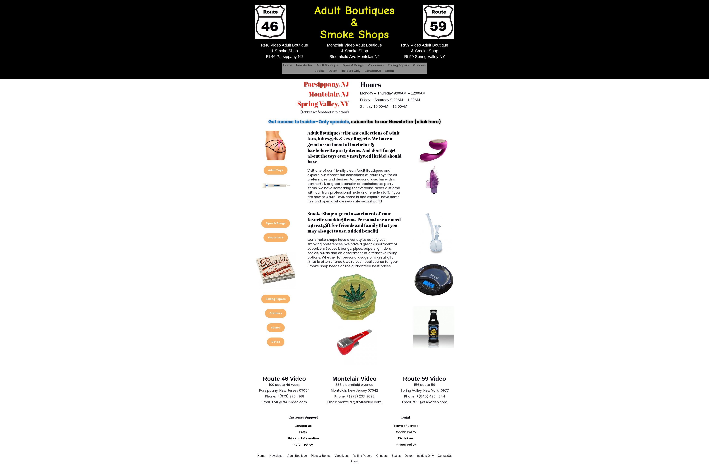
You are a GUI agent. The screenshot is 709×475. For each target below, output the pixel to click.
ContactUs (372, 71)
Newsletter (304, 65)
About (389, 71)
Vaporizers (376, 65)
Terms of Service (405, 426)
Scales (320, 71)
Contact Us (303, 426)
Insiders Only (350, 71)
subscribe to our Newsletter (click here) (396, 122)
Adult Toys (275, 170)
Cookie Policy (406, 432)
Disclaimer (406, 438)
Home (287, 65)
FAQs (303, 432)
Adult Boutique (327, 65)
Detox (333, 71)
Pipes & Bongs (353, 65)
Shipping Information (303, 438)
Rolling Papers (398, 65)
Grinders (419, 65)
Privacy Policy (406, 445)
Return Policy (303, 445)
